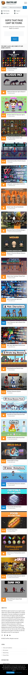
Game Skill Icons (11, 300)
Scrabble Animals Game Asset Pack (15, 437)
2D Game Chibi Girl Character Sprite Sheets (16, 114)
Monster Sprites (11, 93)
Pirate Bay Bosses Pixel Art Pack (15, 368)
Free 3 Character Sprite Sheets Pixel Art (16, 322)
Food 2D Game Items (12, 529)
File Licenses (5, 650)
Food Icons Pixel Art (12, 68)
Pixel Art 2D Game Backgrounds (14, 231)
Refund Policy (6, 652)
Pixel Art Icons (11, 70)
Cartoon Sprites (11, 116)
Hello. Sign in (6, 13)
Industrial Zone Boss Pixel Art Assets (16, 160)
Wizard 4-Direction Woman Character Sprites (16, 253)
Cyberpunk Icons (11, 139)
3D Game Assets (11, 208)
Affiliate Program (6, 663)
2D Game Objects (11, 508)
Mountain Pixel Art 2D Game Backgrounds (16, 230)
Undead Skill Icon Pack (12, 460)
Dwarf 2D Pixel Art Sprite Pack (14, 599)
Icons (9, 554)
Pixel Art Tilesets (11, 277)
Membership (6, 10)
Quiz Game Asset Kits (12, 439)
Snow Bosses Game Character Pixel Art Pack (16, 414)
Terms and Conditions (7, 647)
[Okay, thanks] (26, 669)
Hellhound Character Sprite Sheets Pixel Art (16, 91)
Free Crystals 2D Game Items (14, 506)
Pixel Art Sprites (11, 369)
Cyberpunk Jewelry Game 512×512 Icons (16, 184)
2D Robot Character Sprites (14, 391)
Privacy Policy (6, 655)
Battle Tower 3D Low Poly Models (15, 207)
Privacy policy (18, 672)
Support (18, 10)
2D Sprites (10, 162)
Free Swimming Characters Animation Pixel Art (16, 483)
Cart (17, 13)
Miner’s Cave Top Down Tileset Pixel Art (16, 276)
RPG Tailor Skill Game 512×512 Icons (16, 345)
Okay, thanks (10, 672)
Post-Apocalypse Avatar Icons (14, 137)
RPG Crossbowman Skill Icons (14, 299)
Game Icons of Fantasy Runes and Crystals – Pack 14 (16, 552)
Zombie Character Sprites (13, 577)
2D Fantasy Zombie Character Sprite (16, 576)
